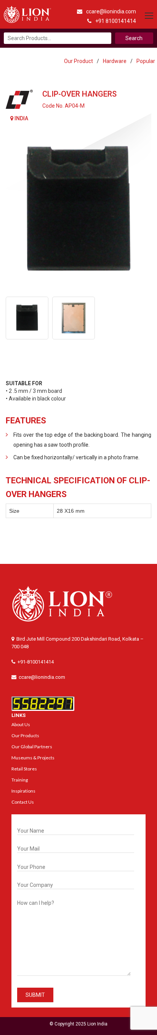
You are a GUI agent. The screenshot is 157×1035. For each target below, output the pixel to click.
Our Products (25, 735)
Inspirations (23, 791)
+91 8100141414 (115, 21)
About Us (20, 724)
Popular (145, 61)
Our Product (78, 61)
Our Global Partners (31, 746)
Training (19, 780)
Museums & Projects (32, 758)
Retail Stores (24, 769)
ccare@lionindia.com (111, 11)
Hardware (115, 61)
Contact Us (22, 802)
